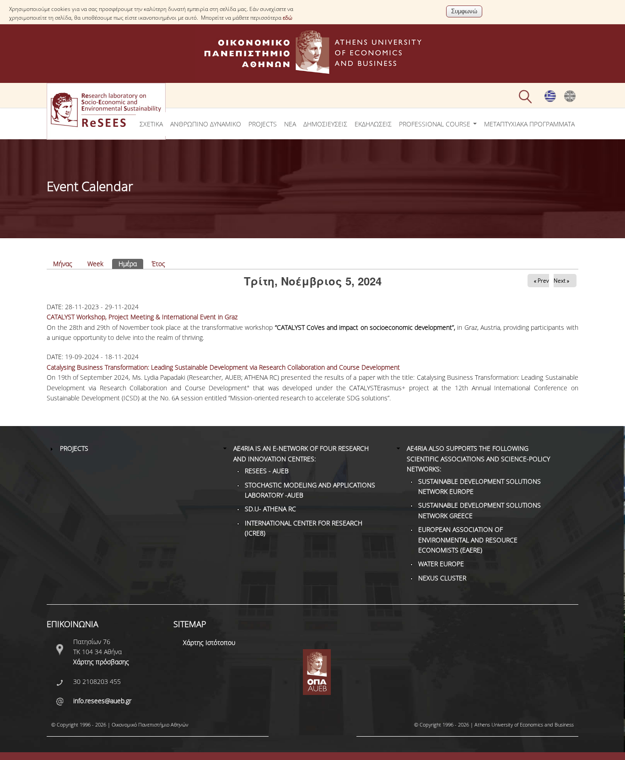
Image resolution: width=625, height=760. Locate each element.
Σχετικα (151, 124)
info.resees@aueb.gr (102, 700)
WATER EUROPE (441, 563)
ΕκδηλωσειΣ (373, 124)
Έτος (158, 263)
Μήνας (62, 263)
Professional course (435, 124)
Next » (561, 280)
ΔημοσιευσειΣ (325, 124)
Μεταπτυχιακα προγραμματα (529, 124)
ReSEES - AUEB (267, 470)
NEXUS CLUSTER (442, 578)
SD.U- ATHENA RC (270, 508)
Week (95, 263)
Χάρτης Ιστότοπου (209, 642)
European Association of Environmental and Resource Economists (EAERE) (467, 539)
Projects (262, 124)
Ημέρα (131, 263)
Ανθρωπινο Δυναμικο (205, 124)
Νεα (290, 124)
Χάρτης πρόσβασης (101, 661)
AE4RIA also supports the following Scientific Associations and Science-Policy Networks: (478, 458)
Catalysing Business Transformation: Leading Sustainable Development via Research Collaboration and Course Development (223, 367)
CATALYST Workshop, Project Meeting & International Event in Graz (142, 316)
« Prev (541, 280)
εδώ (287, 18)
